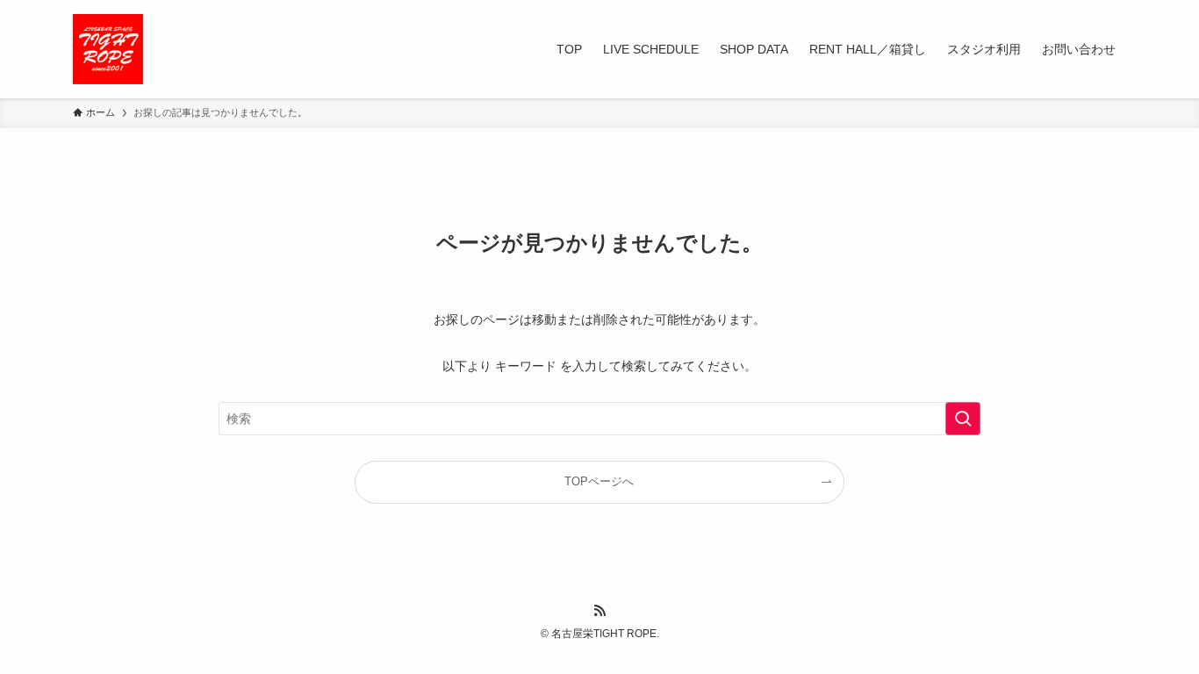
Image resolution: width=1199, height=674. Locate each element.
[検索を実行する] (962, 418)
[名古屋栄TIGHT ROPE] (108, 49)
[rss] (599, 611)
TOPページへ (599, 482)
